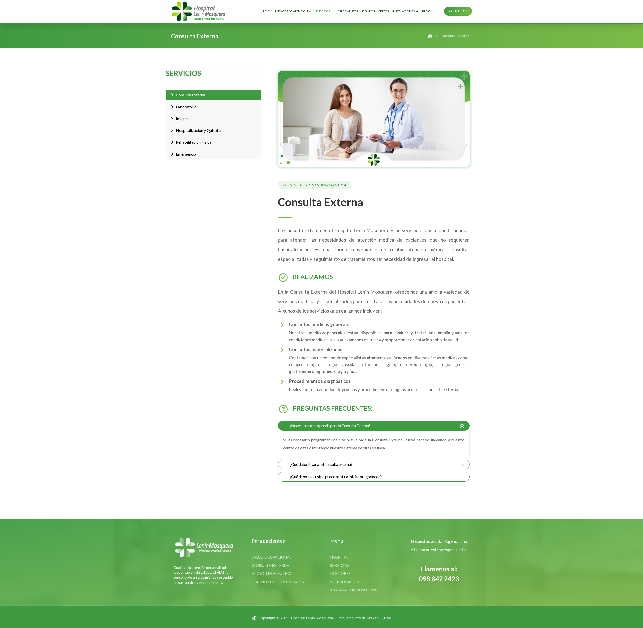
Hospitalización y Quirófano (200, 130)
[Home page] (430, 36)
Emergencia (186, 154)
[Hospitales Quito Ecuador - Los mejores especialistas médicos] (198, 11)
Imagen (182, 118)
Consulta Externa (190, 94)
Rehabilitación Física (193, 142)
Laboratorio (186, 106)
